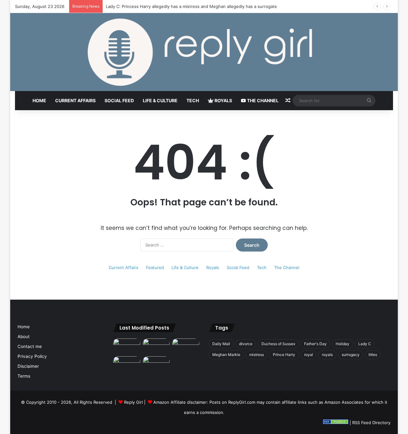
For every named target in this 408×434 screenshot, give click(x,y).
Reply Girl (133, 402)
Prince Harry (284, 354)
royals (327, 354)
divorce (245, 343)
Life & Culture (160, 100)
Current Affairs (75, 100)
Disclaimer (28, 366)
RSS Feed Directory (371, 422)
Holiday (342, 343)
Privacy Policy (32, 356)
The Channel (262, 100)
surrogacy (351, 354)
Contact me (30, 346)
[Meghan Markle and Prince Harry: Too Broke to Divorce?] (126, 364)
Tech (192, 100)
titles (372, 354)
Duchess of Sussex (278, 343)
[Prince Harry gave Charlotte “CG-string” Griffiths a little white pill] (185, 346)
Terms (24, 376)
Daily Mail (221, 343)
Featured (155, 267)
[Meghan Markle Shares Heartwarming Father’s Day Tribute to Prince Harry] (156, 364)
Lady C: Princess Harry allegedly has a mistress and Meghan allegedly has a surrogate (191, 6)
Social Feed (119, 100)
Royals (223, 100)
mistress (256, 354)
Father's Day (315, 343)
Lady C (364, 343)
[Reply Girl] (204, 52)
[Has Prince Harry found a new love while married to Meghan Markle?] (126, 346)
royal (308, 354)
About (24, 336)
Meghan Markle (226, 354)
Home (39, 100)
